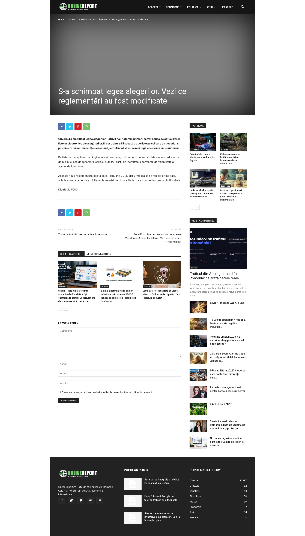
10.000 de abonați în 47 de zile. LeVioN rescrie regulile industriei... (228, 323)
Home (61, 19)
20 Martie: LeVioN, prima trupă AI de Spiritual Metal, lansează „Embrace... (227, 357)
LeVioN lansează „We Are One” (227, 302)
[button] (242, 7)
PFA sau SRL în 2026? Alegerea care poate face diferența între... (228, 374)
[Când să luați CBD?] (198, 409)
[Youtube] (99, 500)
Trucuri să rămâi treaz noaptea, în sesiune (82, 234)
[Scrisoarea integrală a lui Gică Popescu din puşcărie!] (133, 484)
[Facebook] (61, 126)
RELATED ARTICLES (71, 254)
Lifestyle (227, 7)
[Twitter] (69, 126)
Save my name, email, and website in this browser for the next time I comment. (107, 392)
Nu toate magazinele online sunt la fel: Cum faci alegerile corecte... (227, 442)
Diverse (71, 19)
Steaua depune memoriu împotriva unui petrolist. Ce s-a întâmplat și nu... (162, 517)
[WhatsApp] (86, 126)
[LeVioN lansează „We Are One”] (198, 307)
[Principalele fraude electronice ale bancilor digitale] (203, 142)
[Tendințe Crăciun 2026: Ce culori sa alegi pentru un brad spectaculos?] (198, 341)
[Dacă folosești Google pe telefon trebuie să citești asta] (133, 501)
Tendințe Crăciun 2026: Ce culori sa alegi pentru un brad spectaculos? (227, 340)
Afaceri (153, 7)
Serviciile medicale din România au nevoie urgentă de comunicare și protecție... (227, 425)
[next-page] (66, 308)
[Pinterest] (78, 126)
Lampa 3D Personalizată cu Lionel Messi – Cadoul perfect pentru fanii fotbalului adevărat (161, 294)
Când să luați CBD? (221, 404)
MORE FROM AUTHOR (99, 254)
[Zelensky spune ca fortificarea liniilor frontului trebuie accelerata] (233, 142)
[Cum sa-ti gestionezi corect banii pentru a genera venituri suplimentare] (233, 178)
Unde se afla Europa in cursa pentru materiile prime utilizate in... (201, 193)
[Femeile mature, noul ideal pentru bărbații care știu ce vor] (198, 392)
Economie (172, 7)
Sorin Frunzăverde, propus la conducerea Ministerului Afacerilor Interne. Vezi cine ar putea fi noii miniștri (153, 238)
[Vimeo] (80, 500)
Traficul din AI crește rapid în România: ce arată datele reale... (215, 276)
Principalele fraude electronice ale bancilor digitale (202, 157)
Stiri (210, 7)
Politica (193, 7)
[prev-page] (60, 308)
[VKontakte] (90, 500)
